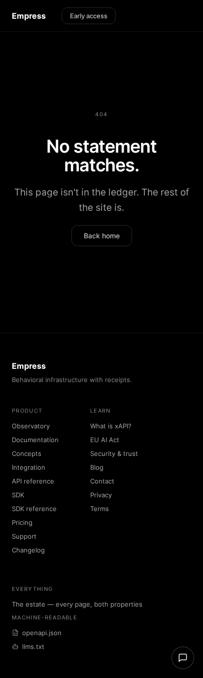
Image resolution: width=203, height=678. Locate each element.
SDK (18, 495)
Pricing (22, 522)
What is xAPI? (111, 426)
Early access (88, 16)
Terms (99, 509)
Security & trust (114, 453)
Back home (102, 235)
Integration (28, 467)
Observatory (31, 426)
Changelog (28, 550)
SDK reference (34, 509)
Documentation (35, 440)
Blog (96, 467)
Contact (102, 481)
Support (24, 536)
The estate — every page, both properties (77, 604)
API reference (33, 481)
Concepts (26, 453)
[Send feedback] (182, 657)
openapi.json (42, 633)
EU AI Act (104, 440)
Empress (29, 16)
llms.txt (33, 646)
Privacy (101, 495)
